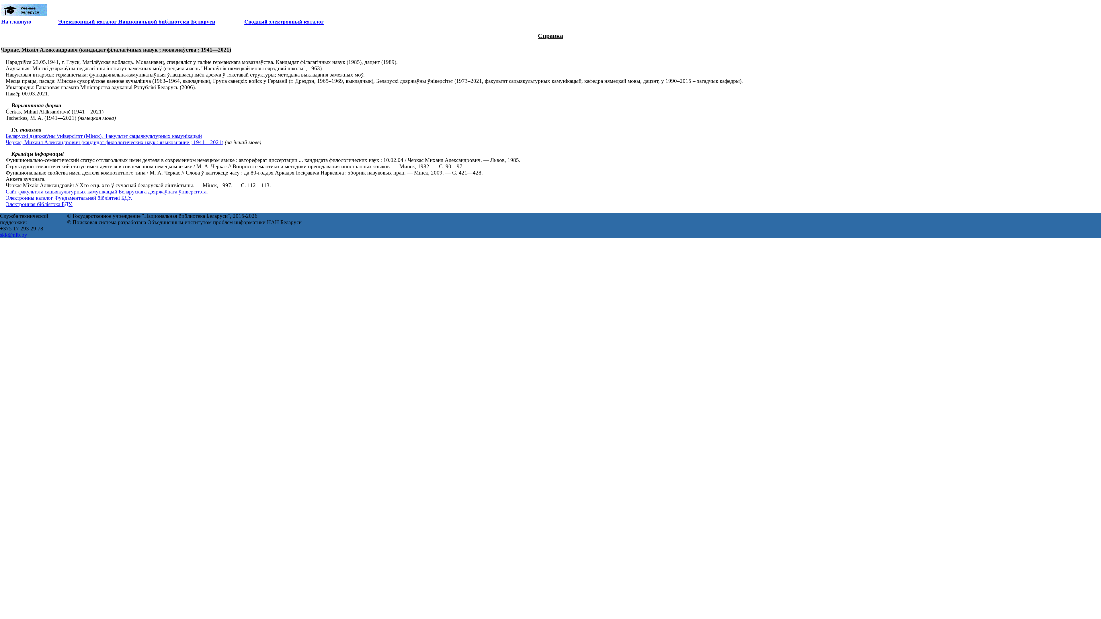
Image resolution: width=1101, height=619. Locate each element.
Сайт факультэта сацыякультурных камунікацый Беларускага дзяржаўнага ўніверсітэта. (107, 192)
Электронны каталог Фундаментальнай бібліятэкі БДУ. (69, 198)
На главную (16, 22)
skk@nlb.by (13, 235)
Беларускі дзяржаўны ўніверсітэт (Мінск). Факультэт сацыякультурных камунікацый (104, 136)
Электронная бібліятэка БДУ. (39, 204)
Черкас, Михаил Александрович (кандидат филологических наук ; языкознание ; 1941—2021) (114, 142)
